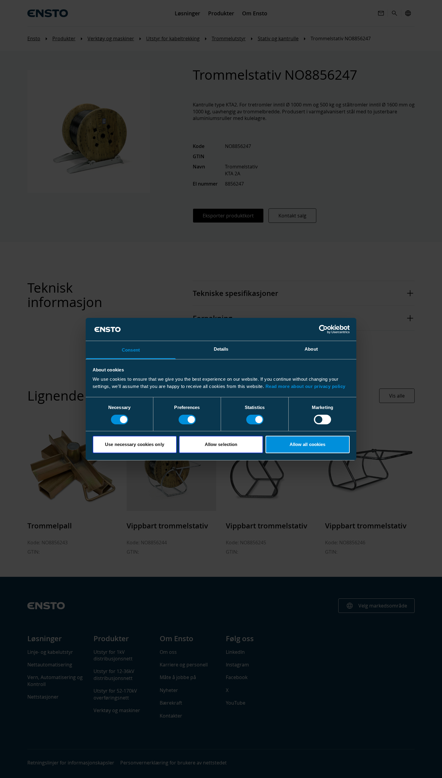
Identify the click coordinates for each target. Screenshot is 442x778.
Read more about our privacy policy (305, 386)
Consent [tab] (131, 349)
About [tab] (311, 349)
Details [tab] (221, 349)
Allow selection (221, 444)
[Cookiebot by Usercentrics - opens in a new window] (323, 329)
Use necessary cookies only (134, 444)
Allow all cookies (308, 444)
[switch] (187, 419)
